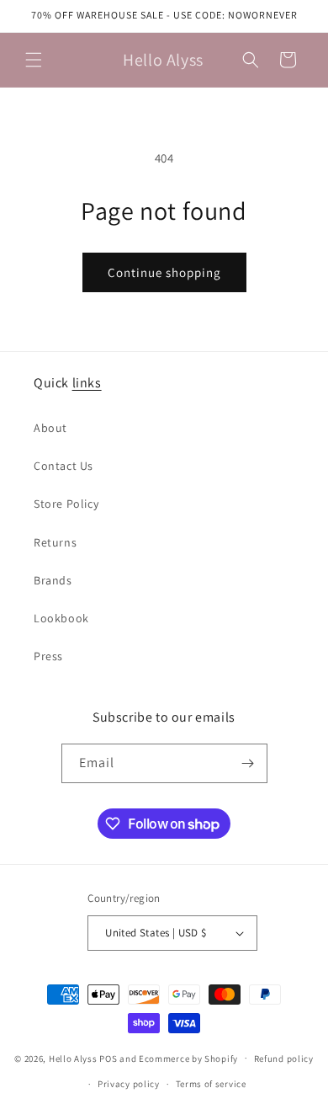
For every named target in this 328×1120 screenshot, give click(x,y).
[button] (33, 59)
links (87, 383)
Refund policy (284, 1058)
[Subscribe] (248, 763)
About (50, 427)
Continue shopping (164, 272)
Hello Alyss (73, 1058)
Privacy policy (129, 1084)
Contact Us (63, 465)
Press (48, 656)
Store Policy (66, 503)
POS (108, 1058)
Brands (53, 580)
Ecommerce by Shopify (188, 1058)
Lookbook (61, 618)
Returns (55, 542)
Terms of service (211, 1084)
